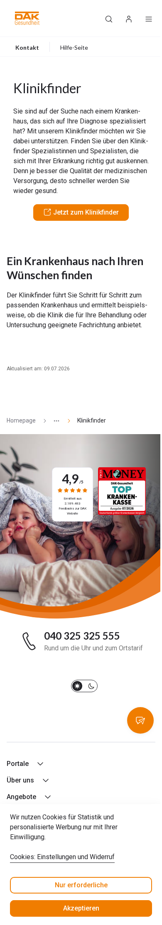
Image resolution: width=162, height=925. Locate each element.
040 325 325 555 (82, 636)
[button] (27, 18)
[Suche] (109, 18)
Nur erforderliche (81, 885)
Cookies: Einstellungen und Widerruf (62, 857)
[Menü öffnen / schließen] (148, 18)
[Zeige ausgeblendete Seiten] (53, 420)
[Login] (128, 18)
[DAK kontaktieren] (140, 720)
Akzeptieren (81, 908)
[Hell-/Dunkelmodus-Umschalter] (84, 686)
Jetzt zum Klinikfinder (86, 212)
